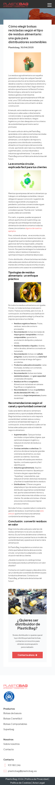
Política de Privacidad (36, 778)
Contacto (8, 749)
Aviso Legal (39, 782)
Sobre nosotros (11, 743)
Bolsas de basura (12, 713)
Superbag (8, 729)
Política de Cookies (20, 782)
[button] (12, 765)
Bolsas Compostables (15, 723)
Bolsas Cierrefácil (12, 718)
